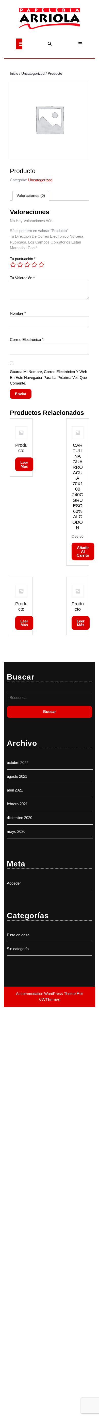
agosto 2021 (17, 776)
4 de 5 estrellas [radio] (34, 265)
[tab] (19, 44)
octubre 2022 (17, 762)
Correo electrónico (26, 339)
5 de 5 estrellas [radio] (41, 265)
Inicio (14, 73)
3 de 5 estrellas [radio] (27, 265)
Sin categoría (18, 949)
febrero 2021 (17, 804)
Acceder (14, 883)
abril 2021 (15, 790)
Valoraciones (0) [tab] (30, 195)
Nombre (18, 313)
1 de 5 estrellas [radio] (13, 265)
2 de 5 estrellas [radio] (20, 265)
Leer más (24, 464)
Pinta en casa (18, 935)
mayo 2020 (16, 831)
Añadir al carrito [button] (83, 551)
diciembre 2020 (19, 817)
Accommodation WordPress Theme (46, 993)
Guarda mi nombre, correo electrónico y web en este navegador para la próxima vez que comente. (48, 377)
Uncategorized (33, 73)
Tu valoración (22, 278)
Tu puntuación (23, 259)
